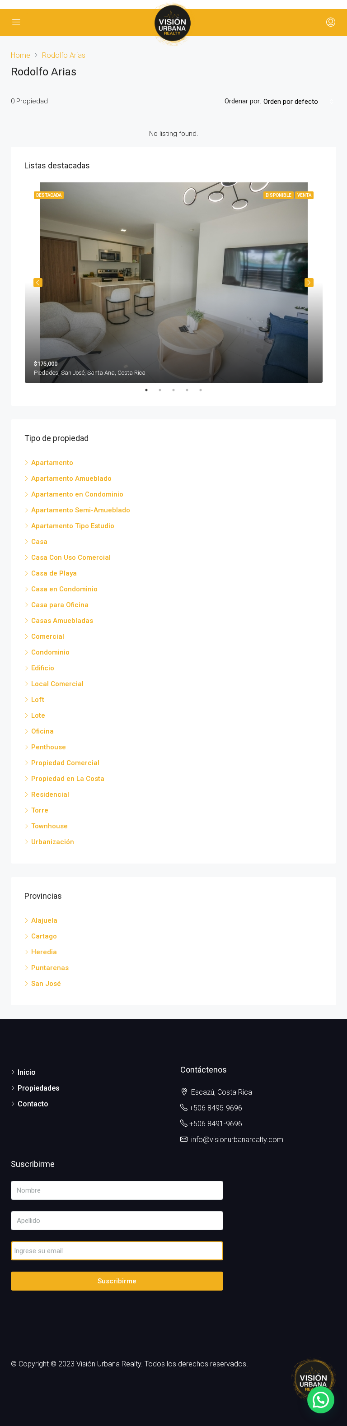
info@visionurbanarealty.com (237, 1139)
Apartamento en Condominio (77, 494)
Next (309, 282)
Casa (39, 542)
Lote (38, 715)
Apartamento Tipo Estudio (72, 526)
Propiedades (39, 1088)
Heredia (44, 952)
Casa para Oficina (60, 605)
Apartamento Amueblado (71, 478)
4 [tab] (191, 390)
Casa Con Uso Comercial (71, 557)
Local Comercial (57, 684)
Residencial (50, 794)
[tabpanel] (174, 282)
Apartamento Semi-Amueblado (80, 510)
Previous (37, 282)
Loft (37, 700)
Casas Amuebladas (62, 621)
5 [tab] (205, 390)
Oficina (42, 731)
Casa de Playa (54, 573)
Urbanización (52, 842)
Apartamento (52, 463)
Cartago (44, 936)
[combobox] (298, 101)
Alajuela (44, 920)
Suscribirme (117, 1281)
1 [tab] (150, 390)
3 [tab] (178, 390)
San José (46, 984)
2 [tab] (164, 390)
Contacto (33, 1104)
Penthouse (48, 747)
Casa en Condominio (64, 589)
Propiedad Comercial (65, 763)
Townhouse (49, 826)
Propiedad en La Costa (67, 779)
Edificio (42, 668)
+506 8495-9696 (215, 1108)
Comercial (47, 636)
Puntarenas (50, 968)
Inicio (27, 1072)
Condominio (50, 652)
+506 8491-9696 (215, 1123)
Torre (39, 810)
